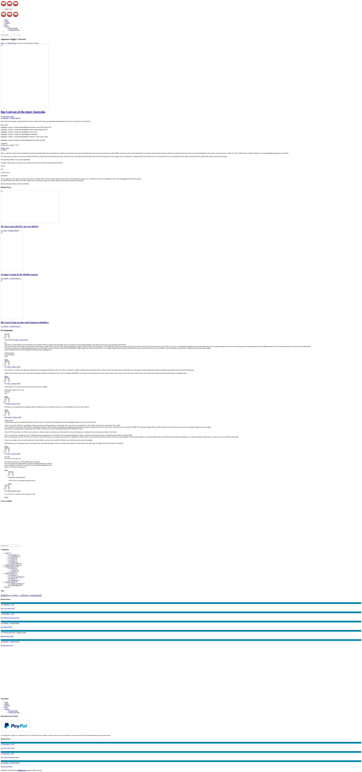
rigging (34, 595)
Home (6, 20)
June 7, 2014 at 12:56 (13, 453)
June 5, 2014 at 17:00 (13, 367)
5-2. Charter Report (14, 585)
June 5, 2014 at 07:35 (21, 340)
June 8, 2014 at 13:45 (13, 491)
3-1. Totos (4, 230)
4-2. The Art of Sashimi (15, 577)
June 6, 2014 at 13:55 (13, 404)
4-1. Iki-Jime (12, 575)
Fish (6, 587)
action (4, 595)
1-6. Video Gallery (13, 563)
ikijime (19, 595)
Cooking (7, 23)
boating (10, 595)
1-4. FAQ (11, 560)
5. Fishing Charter (10, 582)
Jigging (7, 21)
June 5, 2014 (10, 116)
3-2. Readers (4, 118)
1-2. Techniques (13, 556)
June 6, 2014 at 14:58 (14, 417)
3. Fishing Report (11, 43)
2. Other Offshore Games (12, 565)
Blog (6, 25)
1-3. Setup (11, 558)
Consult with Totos (14, 30)
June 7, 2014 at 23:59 (18, 477)
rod (39, 595)
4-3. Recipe (11, 578)
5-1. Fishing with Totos (15, 583)
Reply (6, 359)
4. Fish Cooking (9, 573)
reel (29, 595)
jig (22, 595)
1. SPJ (6, 553)
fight (15, 595)
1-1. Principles (12, 555)
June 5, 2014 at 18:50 (13, 383)
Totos (4, 116)
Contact (7, 26)
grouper (14, 570)
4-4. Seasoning (12, 580)
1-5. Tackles (12, 561)
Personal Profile (13, 28)
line (26, 595)
